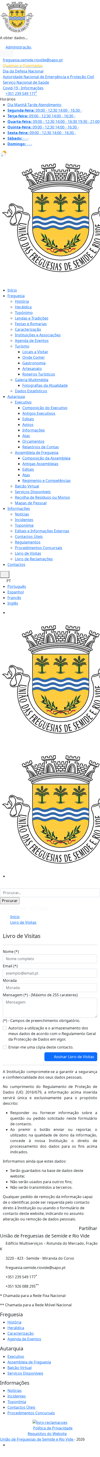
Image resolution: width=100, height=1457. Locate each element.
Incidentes (24, 519)
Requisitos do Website (47, 1433)
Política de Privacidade (53, 1428)
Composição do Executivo (44, 407)
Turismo (22, 346)
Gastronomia (34, 363)
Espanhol (15, 592)
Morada (10, 980)
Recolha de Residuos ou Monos (42, 497)
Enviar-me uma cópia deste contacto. (40, 1047)
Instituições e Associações (38, 335)
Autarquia (16, 396)
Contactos (16, 564)
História (22, 301)
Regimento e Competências (46, 480)
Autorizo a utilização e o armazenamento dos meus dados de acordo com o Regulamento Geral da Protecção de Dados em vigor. (52, 1033)
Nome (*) (11, 951)
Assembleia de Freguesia (36, 452)
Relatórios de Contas (40, 447)
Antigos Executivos (38, 413)
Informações (33, 430)
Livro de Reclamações (34, 558)
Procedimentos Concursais (38, 547)
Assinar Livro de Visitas (73, 1056)
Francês (14, 597)
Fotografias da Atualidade (45, 385)
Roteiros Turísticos (38, 374)
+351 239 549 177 (21, 93)
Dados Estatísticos (31, 391)
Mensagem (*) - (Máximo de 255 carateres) (40, 994)
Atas (26, 435)
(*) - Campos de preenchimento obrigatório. (41, 1020)
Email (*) (10, 966)
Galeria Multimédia (31, 379)
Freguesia (16, 295)
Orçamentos (33, 441)
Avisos (27, 424)
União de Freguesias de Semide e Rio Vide (37, 1439)
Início (12, 290)
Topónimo (24, 312)
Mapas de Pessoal (31, 502)
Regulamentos (27, 542)
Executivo (23, 402)
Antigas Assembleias (40, 463)
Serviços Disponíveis (33, 491)
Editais (28, 419)
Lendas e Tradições (31, 318)
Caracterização (28, 329)
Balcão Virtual (27, 486)
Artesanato (32, 368)
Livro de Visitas (28, 553)
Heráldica (23, 307)
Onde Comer (33, 357)
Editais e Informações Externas (42, 530)
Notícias (22, 514)
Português (16, 586)
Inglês (12, 603)
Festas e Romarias (31, 323)
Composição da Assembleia (46, 458)
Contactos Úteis (29, 536)
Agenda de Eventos (32, 340)
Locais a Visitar (35, 351)
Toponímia (24, 525)
